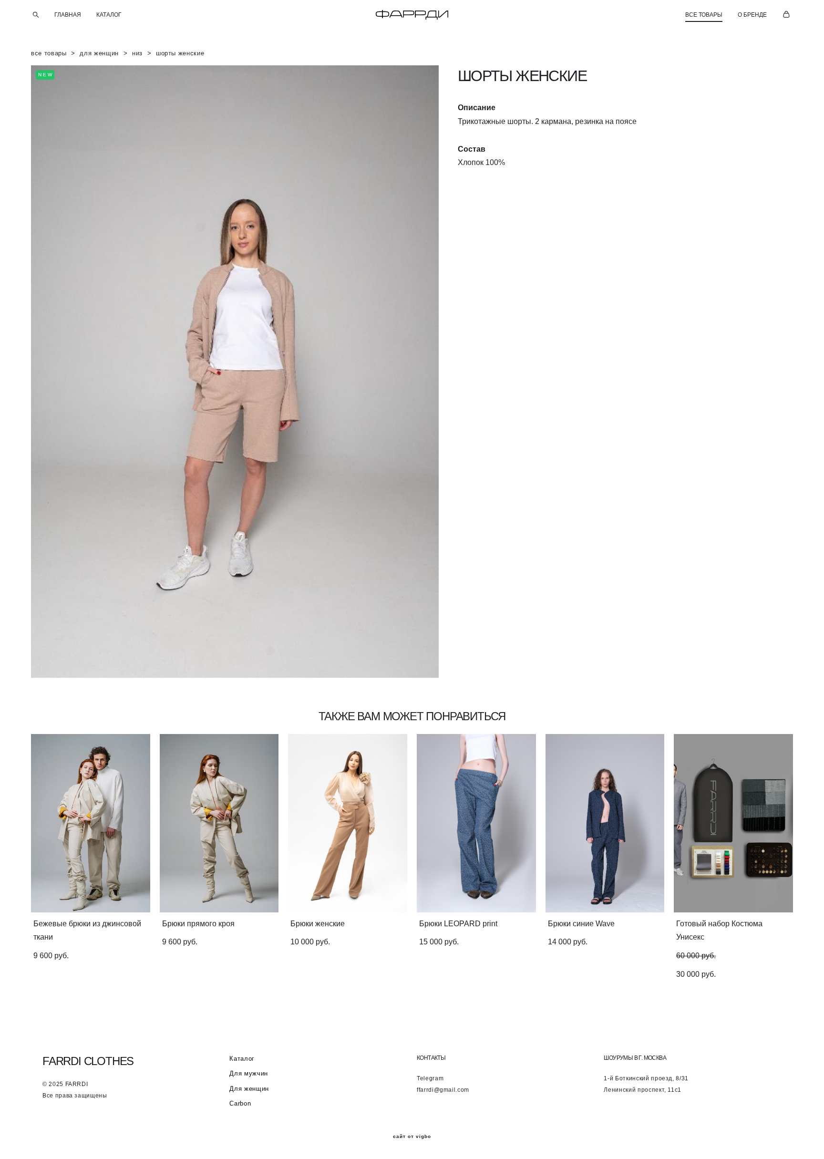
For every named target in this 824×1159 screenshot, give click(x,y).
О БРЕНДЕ (752, 14)
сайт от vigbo (412, 1136)
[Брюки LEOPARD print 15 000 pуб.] (476, 823)
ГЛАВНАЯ (67, 14)
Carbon (240, 1103)
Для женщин (249, 1088)
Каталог (242, 1058)
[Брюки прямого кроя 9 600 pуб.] (219, 823)
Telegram (430, 1078)
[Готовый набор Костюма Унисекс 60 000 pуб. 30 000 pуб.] (733, 823)
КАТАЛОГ (109, 14)
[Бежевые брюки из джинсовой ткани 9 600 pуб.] (90, 823)
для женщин (99, 53)
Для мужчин (248, 1073)
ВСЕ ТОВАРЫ (703, 14)
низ (137, 53)
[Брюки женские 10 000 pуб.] (347, 823)
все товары (49, 53)
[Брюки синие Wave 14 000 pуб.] (605, 823)
